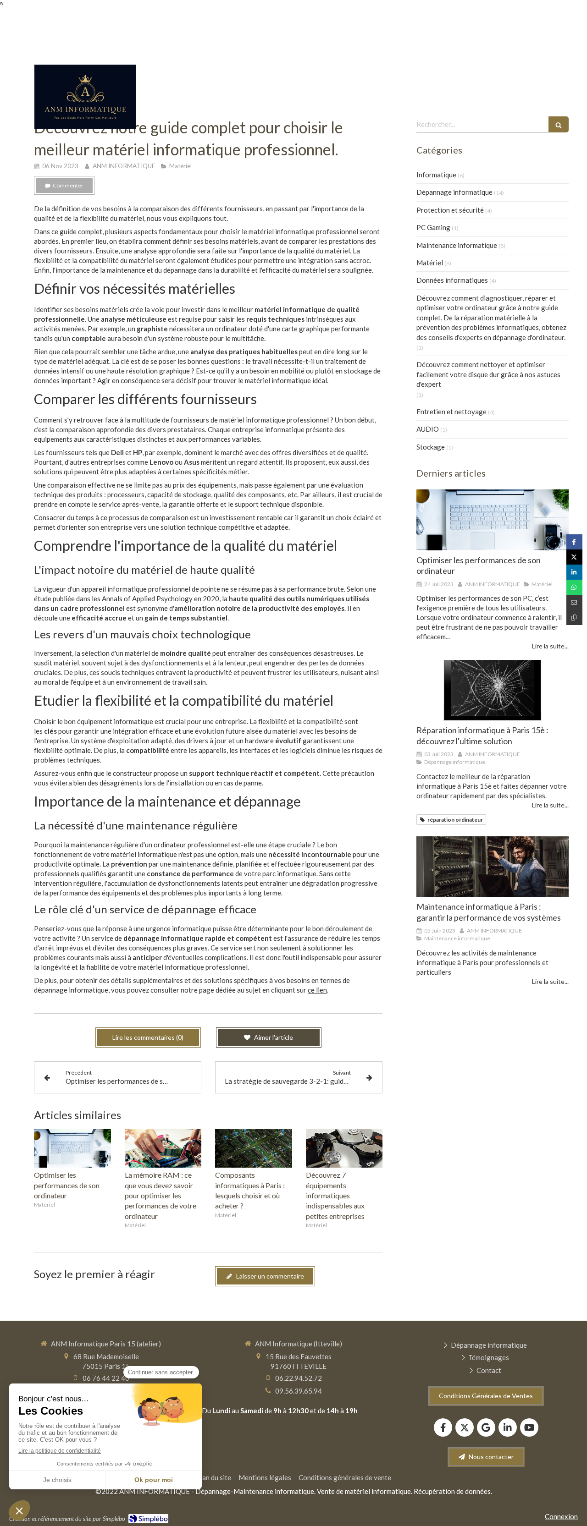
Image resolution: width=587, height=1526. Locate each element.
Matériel (429, 262)
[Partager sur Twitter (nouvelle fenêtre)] (574, 557)
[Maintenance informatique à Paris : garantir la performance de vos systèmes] (492, 866)
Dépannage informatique (454, 192)
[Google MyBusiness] (486, 1427)
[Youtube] (529, 1427)
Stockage (430, 447)
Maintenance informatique (456, 245)
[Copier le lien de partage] (574, 617)
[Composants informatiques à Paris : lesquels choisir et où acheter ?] (253, 1148)
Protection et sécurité (450, 210)
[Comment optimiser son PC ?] (492, 519)
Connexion (561, 1516)
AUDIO (427, 429)
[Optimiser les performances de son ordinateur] (72, 1148)
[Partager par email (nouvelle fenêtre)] (574, 602)
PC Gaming (433, 227)
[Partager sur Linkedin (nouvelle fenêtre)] (574, 572)
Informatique (436, 174)
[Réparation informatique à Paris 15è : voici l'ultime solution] (492, 690)
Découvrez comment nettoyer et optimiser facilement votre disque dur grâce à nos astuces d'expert (488, 374)
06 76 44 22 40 (106, 1378)
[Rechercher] (558, 124)
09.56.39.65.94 (298, 1391)
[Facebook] (443, 1427)
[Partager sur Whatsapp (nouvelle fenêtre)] (574, 587)
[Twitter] (464, 1427)
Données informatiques (452, 280)
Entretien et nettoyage (451, 411)
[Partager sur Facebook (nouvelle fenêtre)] (574, 541)
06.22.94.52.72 (298, 1378)
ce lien (317, 990)
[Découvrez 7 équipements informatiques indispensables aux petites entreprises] (344, 1148)
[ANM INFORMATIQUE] (85, 126)
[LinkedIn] (507, 1427)
